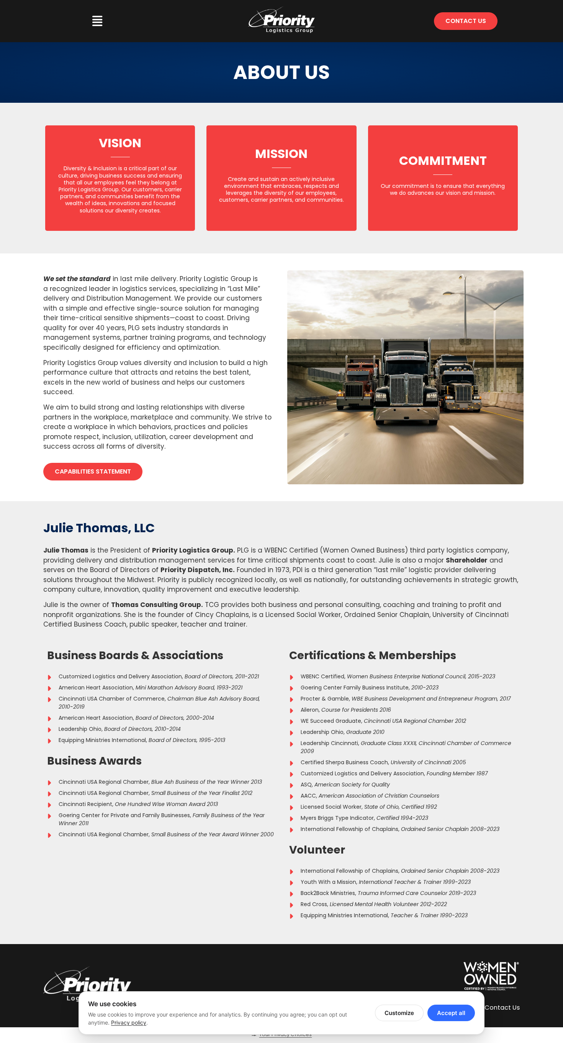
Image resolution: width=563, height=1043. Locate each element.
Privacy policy (128, 1022)
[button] (97, 21)
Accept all (451, 1013)
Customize (399, 1013)
